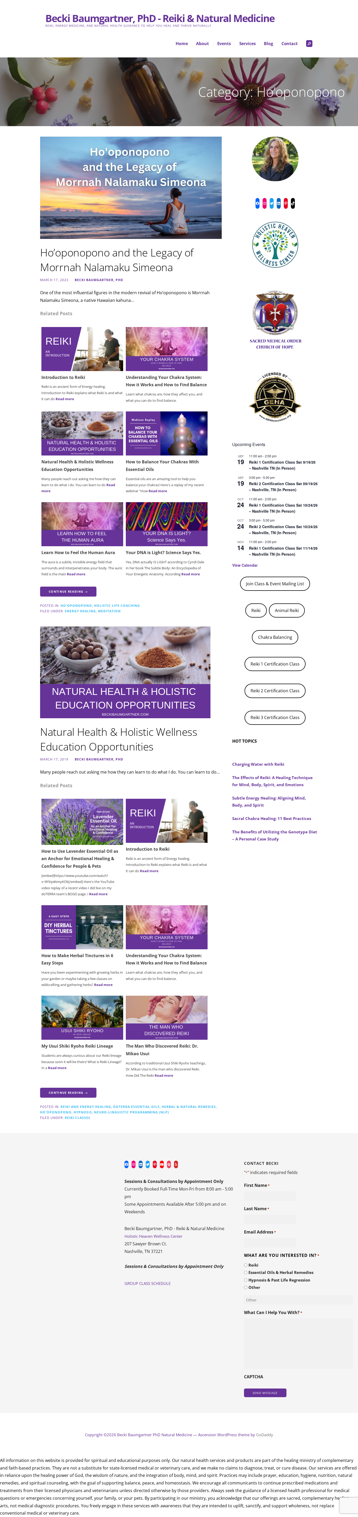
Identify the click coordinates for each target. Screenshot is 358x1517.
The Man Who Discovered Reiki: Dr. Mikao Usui (162, 1050)
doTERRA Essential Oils (136, 1107)
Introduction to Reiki (63, 377)
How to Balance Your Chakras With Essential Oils (162, 465)
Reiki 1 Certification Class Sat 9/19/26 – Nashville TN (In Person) (282, 465)
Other (254, 1287)
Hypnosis (83, 1112)
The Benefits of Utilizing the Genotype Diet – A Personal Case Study (274, 835)
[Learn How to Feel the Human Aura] (82, 524)
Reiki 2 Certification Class (275, 691)
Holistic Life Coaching (117, 605)
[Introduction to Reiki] (82, 348)
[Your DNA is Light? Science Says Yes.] (167, 524)
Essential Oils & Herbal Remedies (280, 1272)
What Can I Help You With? (273, 1312)
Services (247, 43)
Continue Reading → (68, 591)
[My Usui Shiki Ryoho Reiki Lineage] (82, 1017)
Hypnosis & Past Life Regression (279, 1280)
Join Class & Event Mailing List (275, 584)
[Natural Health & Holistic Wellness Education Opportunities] (82, 433)
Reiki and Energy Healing (86, 1107)
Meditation (109, 611)
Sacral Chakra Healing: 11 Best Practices (271, 818)
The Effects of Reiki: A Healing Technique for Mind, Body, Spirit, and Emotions (272, 781)
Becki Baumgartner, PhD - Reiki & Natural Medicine (159, 18)
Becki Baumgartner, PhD (99, 280)
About (202, 43)
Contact (289, 43)
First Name (257, 1185)
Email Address (260, 1232)
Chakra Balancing (275, 637)
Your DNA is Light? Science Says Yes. (163, 552)
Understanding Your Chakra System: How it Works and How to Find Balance (166, 381)
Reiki (256, 610)
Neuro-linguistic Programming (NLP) (131, 1112)
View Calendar (245, 565)
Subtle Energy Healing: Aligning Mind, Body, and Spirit (269, 801)
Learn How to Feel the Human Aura (78, 552)
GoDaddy (264, 1434)
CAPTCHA (253, 1377)
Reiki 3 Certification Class (275, 717)
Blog (268, 43)
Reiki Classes (77, 1118)
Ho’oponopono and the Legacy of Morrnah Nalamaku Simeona (116, 259)
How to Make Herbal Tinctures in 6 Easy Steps (77, 959)
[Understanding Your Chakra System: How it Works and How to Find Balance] (167, 348)
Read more (65, 398)
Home (182, 43)
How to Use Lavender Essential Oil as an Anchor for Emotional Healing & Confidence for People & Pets (79, 858)
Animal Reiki (287, 610)
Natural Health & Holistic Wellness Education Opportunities (77, 465)
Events (224, 43)
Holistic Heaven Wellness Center (153, 1236)
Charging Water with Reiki (258, 764)
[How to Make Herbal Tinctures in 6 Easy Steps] (82, 927)
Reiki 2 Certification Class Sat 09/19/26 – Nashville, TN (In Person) (283, 486)
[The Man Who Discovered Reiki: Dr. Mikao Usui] (167, 1017)
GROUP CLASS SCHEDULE (147, 1283)
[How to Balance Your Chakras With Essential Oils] (167, 433)
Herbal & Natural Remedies (189, 1107)
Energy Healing (80, 611)
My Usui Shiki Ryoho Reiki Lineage (77, 1046)
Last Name (256, 1209)
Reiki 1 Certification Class (275, 664)
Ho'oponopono (76, 605)
